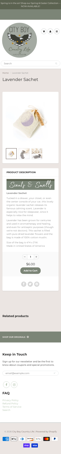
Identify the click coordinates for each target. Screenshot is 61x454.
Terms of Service (11, 406)
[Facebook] (6, 384)
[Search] (56, 63)
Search (6, 410)
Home (5, 73)
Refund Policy (10, 403)
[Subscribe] (54, 373)
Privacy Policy (10, 400)
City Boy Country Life (23, 431)
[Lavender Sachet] (30, 121)
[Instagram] (14, 384)
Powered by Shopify (46, 431)
